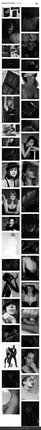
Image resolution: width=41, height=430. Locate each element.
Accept (26, 428)
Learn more (23, 428)
